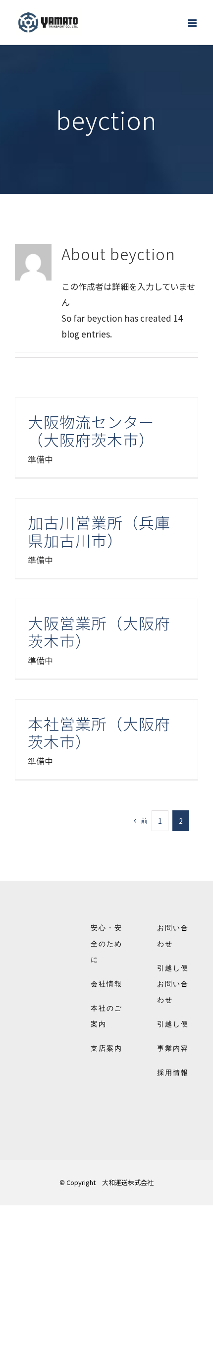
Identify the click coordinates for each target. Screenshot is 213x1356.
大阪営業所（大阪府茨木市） (99, 632)
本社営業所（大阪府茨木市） (99, 732)
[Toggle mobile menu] (193, 23)
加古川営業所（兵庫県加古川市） (99, 531)
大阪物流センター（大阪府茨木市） (91, 430)
